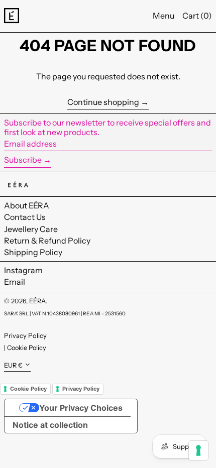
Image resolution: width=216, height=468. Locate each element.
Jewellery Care (31, 229)
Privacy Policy (25, 335)
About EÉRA (26, 205)
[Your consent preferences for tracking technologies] (198, 450)
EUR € (13, 365)
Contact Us (25, 217)
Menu (163, 16)
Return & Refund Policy (47, 241)
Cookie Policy (26, 348)
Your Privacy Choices (81, 408)
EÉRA (37, 301)
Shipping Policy (33, 252)
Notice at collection (50, 425)
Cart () (197, 16)
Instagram (23, 270)
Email (14, 282)
